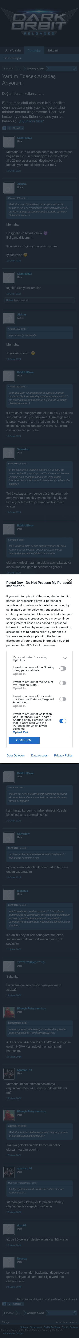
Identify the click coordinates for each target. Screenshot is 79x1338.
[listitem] (39, 659)
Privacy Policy (63, 755)
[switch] (62, 668)
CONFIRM (24, 740)
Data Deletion (16, 755)
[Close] (71, 583)
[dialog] (39, 669)
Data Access (39, 755)
